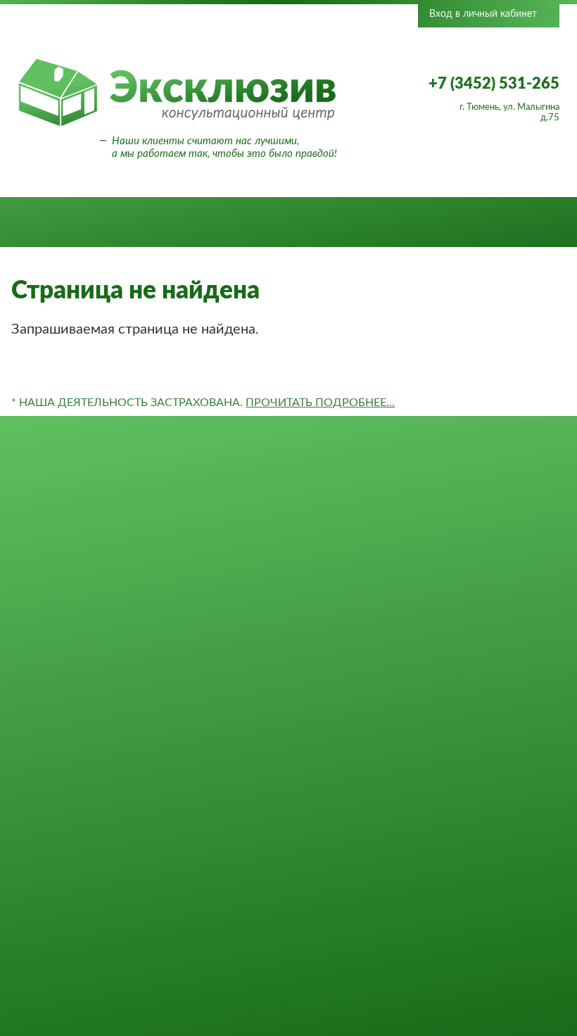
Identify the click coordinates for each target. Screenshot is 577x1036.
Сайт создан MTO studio (484, 969)
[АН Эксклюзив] (177, 124)
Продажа (102, 222)
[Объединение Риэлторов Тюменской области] (181, 37)
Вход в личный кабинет (483, 14)
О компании (236, 222)
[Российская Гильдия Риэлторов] (281, 37)
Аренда (164, 222)
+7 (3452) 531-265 (494, 83)
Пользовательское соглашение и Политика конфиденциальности (484, 931)
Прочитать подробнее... (320, 402)
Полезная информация (359, 222)
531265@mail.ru (484, 799)
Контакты (473, 222)
